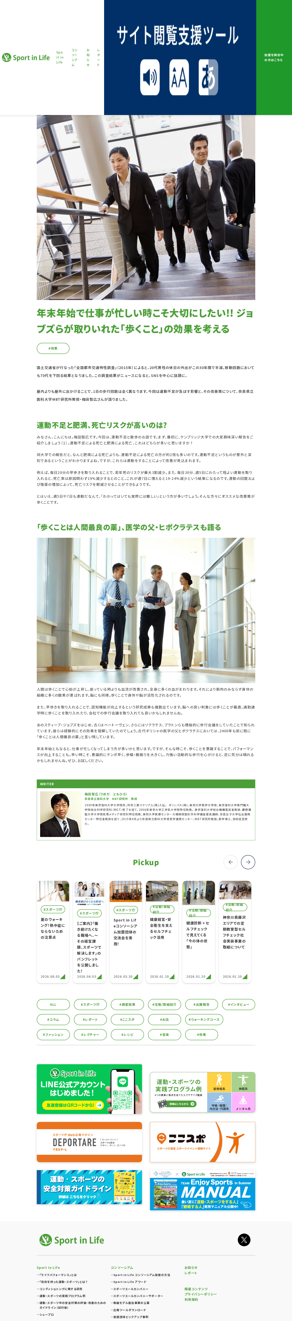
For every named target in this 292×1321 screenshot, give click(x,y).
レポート (191, 1272)
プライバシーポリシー (201, 1294)
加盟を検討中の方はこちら (274, 57)
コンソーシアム (122, 1267)
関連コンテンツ (196, 1288)
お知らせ (191, 1267)
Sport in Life (26, 57)
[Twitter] (244, 1240)
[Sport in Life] (72, 1240)
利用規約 (191, 1299)
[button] (248, 862)
